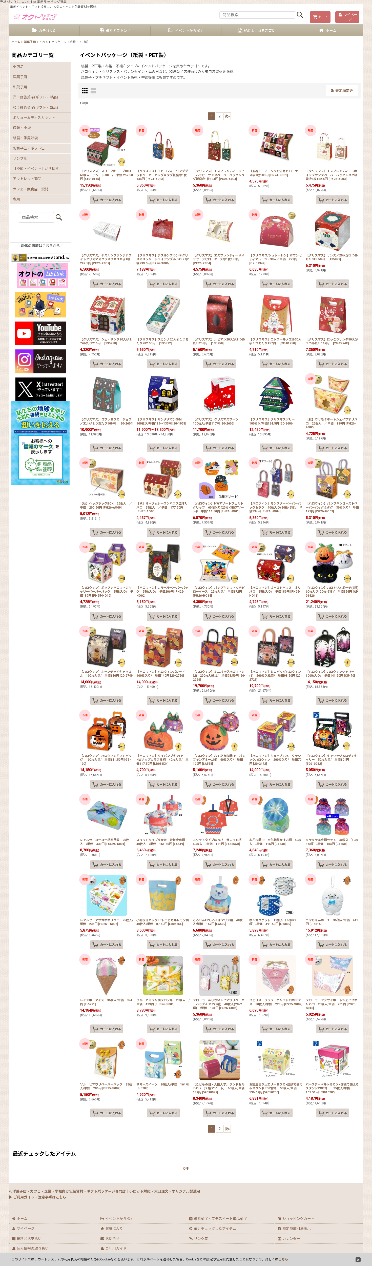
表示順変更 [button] (344, 91)
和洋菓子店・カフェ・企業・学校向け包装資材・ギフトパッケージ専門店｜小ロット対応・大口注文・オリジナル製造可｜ (106, 1191)
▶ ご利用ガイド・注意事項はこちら (37, 1197)
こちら (283, 1259)
